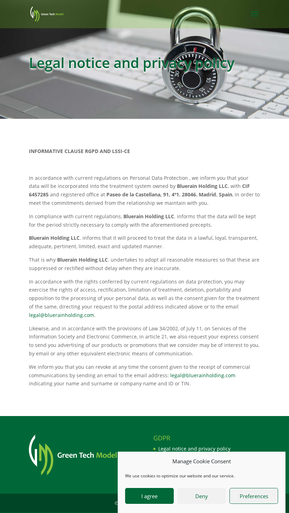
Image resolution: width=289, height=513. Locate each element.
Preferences (254, 496)
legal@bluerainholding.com (61, 315)
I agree (149, 496)
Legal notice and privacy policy (194, 448)
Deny (201, 496)
